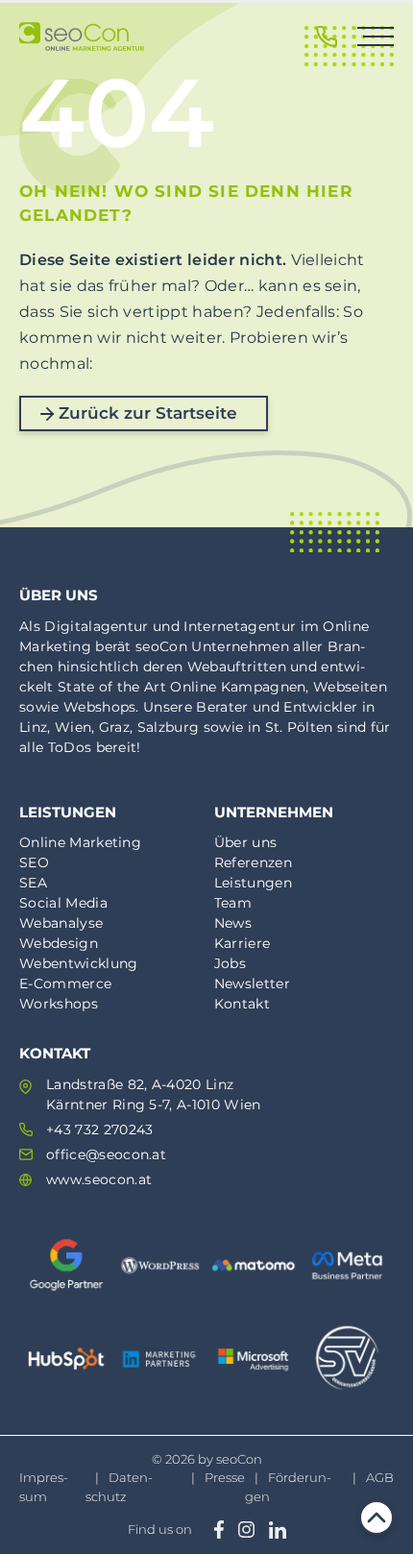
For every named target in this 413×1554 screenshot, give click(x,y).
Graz (114, 727)
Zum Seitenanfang (376, 1517)
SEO (34, 862)
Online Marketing (80, 842)
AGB (380, 1477)
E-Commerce (65, 983)
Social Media (63, 902)
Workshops (58, 1003)
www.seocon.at (99, 1179)
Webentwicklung (78, 963)
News (233, 923)
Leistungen (253, 882)
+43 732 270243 (99, 1129)
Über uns (246, 842)
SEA (33, 882)
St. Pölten (299, 727)
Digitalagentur (96, 626)
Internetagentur (239, 626)
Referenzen (253, 862)
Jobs (230, 963)
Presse (225, 1477)
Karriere (242, 943)
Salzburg (168, 727)
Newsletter (252, 983)
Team (233, 902)
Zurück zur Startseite (148, 413)
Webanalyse (61, 923)
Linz (33, 727)
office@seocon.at (106, 1154)
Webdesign (58, 943)
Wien (73, 727)
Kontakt (242, 1003)
